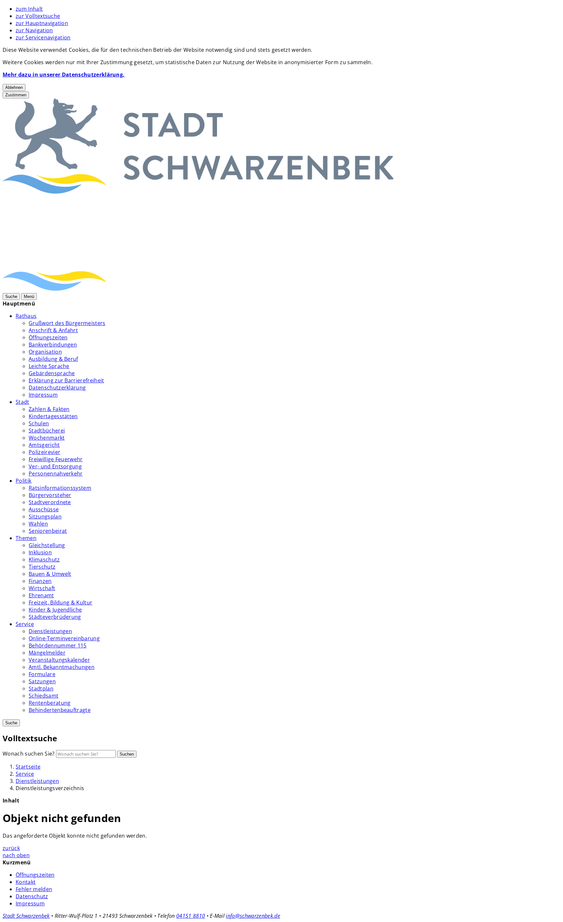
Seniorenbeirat (48, 530)
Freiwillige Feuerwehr (56, 459)
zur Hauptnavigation (42, 23)
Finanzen (40, 581)
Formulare (42, 674)
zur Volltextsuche (38, 16)
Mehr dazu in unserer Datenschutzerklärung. (63, 74)
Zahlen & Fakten (49, 409)
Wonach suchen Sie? (29, 753)
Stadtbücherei (47, 430)
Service (25, 624)
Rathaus (26, 315)
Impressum (43, 394)
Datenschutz (32, 896)
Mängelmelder (47, 652)
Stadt (22, 401)
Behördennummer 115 (58, 645)
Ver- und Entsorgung (55, 466)
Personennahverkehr (56, 473)
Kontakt (26, 882)
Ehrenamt (41, 595)
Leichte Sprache (49, 366)
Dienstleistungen (50, 631)
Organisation (45, 351)
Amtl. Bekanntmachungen (61, 667)
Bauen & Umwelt (50, 573)
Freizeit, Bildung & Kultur (60, 602)
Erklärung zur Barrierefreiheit (66, 380)
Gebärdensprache (52, 373)
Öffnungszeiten (48, 337)
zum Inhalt (29, 8)
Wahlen (38, 523)
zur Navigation (34, 30)
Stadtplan (41, 688)
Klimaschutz (44, 559)
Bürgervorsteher (50, 495)
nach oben (16, 855)
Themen (26, 538)
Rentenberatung (49, 702)
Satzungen (42, 681)
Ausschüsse (44, 509)
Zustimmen (15, 94)
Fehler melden (34, 889)
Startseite (28, 766)
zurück (11, 848)
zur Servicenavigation (43, 37)
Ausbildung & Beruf (53, 358)
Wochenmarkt (47, 437)
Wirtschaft (42, 588)
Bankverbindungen (53, 344)
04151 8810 (190, 915)
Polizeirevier (44, 452)
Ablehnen (14, 87)
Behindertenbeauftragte (60, 710)
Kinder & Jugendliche (55, 609)
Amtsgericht (44, 444)
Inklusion (40, 552)
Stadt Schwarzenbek (26, 915)
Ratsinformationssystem (60, 487)
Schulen (39, 423)
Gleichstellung (47, 545)
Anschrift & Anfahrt (53, 330)
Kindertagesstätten (53, 416)
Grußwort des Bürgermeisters (67, 323)
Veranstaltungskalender (59, 659)
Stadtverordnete (50, 502)
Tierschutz (42, 566)
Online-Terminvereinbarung (64, 638)
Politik (23, 480)
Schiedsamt (43, 695)
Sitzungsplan (45, 516)
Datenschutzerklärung (57, 387)
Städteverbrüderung (55, 616)
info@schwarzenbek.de (253, 915)
